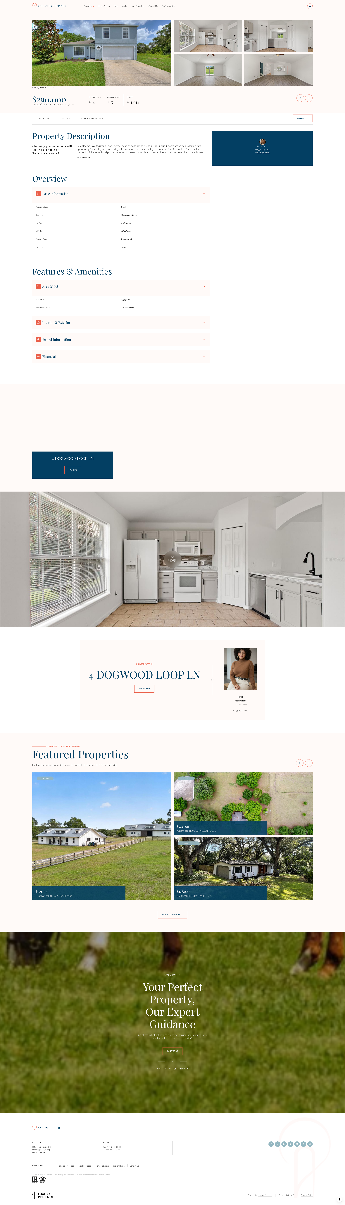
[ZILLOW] (310, 1144)
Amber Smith (240, 700)
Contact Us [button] (134, 1166)
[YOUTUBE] (290, 1144)
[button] (303, 118)
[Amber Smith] (240, 669)
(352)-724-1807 (263, 150)
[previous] (299, 763)
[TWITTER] (297, 1144)
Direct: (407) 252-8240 (41, 1150)
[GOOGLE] (303, 1144)
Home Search (104, 6)
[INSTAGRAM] (277, 1144)
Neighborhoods (120, 6)
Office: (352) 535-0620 (41, 1147)
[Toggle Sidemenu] (310, 6)
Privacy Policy (307, 1195)
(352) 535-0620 (168, 6)
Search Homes (119, 1166)
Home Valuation (137, 6)
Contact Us (153, 6)
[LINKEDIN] (284, 1144)
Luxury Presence (265, 1195)
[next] (309, 763)
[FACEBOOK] (271, 1144)
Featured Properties (66, 1166)
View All (278, 70)
